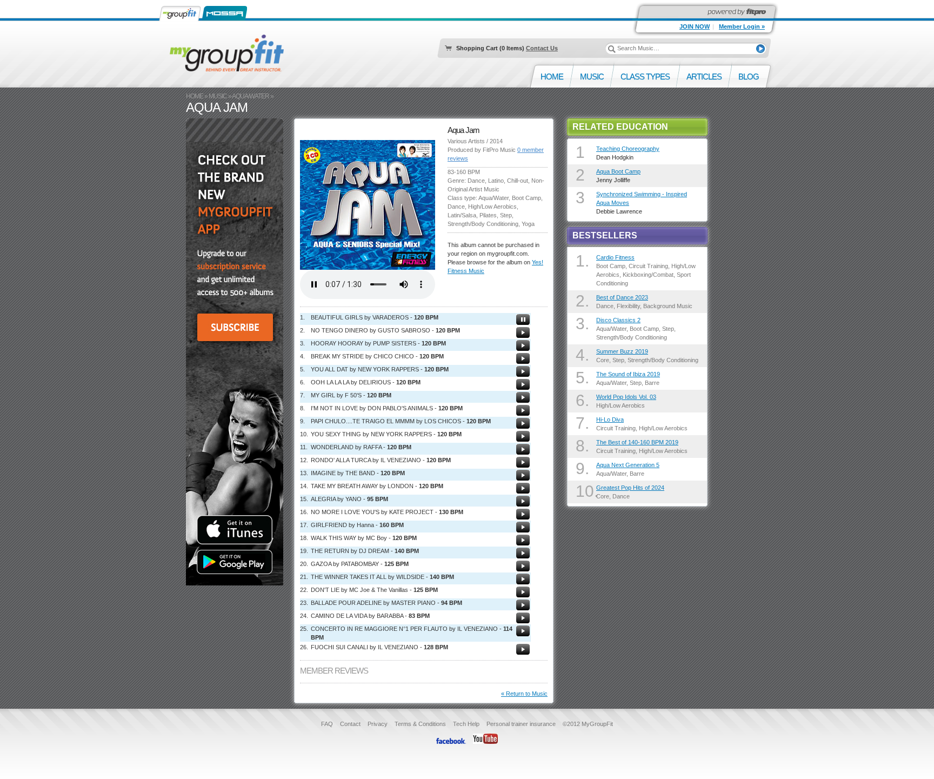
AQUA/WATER (250, 96)
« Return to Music (524, 693)
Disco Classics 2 (618, 320)
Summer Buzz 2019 (622, 351)
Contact (350, 724)
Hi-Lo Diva (610, 419)
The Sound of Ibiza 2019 (628, 374)
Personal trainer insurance (521, 724)
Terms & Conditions (420, 724)
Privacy (378, 724)
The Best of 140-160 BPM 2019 (637, 442)
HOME (194, 96)
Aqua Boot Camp (618, 171)
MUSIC (218, 96)
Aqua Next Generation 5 (627, 465)
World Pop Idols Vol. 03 (626, 397)
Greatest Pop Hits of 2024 (630, 487)
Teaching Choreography (627, 148)
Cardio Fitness (615, 257)
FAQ (327, 724)
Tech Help (466, 724)
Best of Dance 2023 (622, 297)
